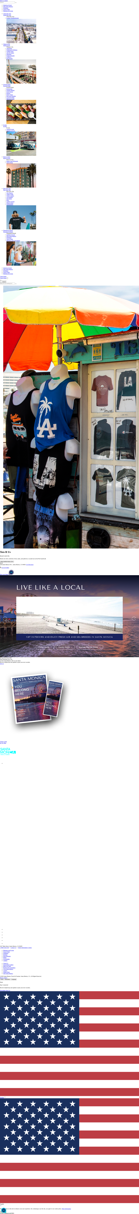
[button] (69, 1151)
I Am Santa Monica (8, 969)
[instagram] (4, 932)
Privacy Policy (3, 977)
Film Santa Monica (8, 6)
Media (4, 957)
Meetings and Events (8, 950)
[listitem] (45, 647)
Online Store (6, 972)
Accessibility (6, 959)
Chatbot (5, 960)
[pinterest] (4, 940)
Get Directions (29, 564)
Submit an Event (7, 5)
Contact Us (13, 947)
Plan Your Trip (7, 188)
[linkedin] (4, 937)
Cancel (4, 281)
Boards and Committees (9, 967)
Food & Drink (6, 84)
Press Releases (7, 956)
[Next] (134, 618)
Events (5, 125)
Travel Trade (6, 9)
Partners (5, 954)
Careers (5, 970)
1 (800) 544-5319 (4, 947)
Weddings (5, 8)
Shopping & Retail (8, 230)
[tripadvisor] (4, 943)
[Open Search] (7, 278)
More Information (66, 1208)
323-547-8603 (5, 567)
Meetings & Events (8, 11)
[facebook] (4, 763)
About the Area (7, 13)
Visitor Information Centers (25, 947)
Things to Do (6, 44)
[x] (71, 929)
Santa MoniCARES (8, 965)
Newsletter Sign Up (5, 990)
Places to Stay (6, 157)
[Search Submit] (15, 2)
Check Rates (9, 162)
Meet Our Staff (7, 966)
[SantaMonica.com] (8, 759)
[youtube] (4, 935)
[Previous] (5, 618)
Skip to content (4, 0)
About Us (5, 963)
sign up (2, 663)
